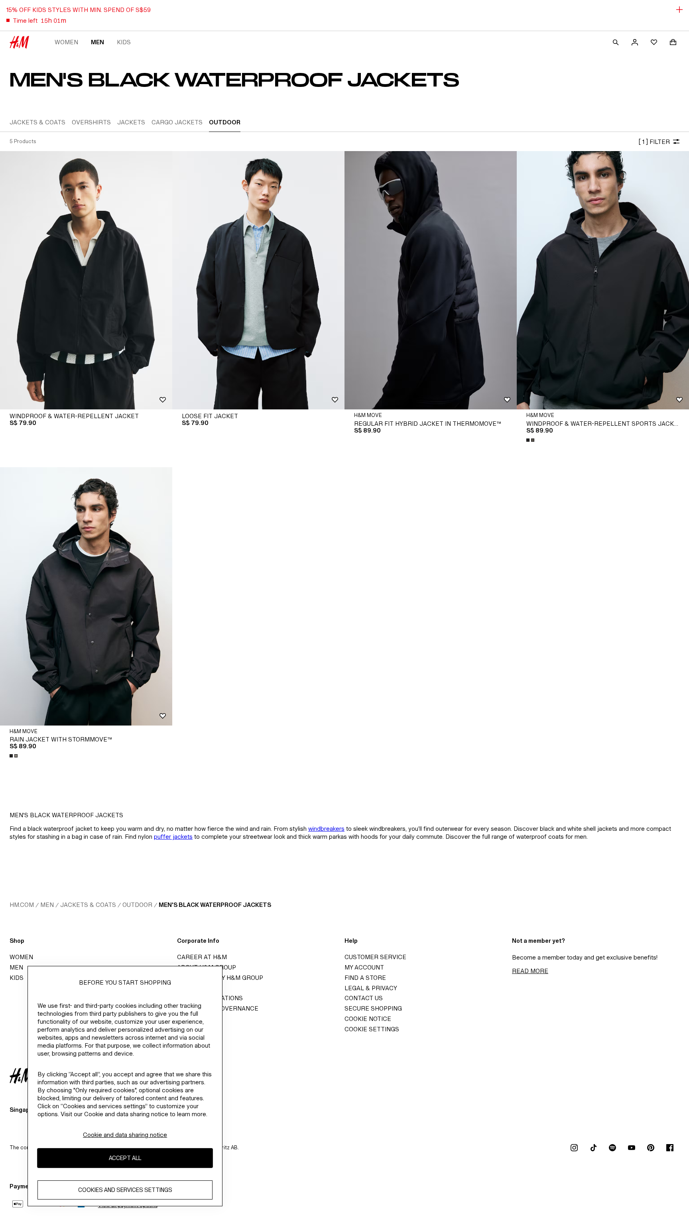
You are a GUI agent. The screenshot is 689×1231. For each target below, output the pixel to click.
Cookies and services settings (125, 1190)
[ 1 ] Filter (654, 141)
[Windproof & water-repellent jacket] (86, 280)
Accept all (125, 1158)
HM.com (22, 904)
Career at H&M (202, 957)
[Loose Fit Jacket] (258, 280)
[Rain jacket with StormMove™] (86, 596)
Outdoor (137, 904)
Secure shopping (373, 1008)
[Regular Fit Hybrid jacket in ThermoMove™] (430, 280)
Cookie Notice (367, 1018)
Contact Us (363, 998)
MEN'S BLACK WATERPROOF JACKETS (215, 904)
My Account (364, 967)
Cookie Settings (371, 1029)
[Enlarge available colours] (531, 440)
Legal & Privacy (370, 988)
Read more (530, 970)
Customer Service (375, 957)
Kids (124, 42)
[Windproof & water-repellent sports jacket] (603, 280)
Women (66, 42)
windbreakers (326, 828)
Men (97, 42)
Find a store (365, 977)
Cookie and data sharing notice (125, 1134)
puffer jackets (173, 836)
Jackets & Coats (88, 904)
